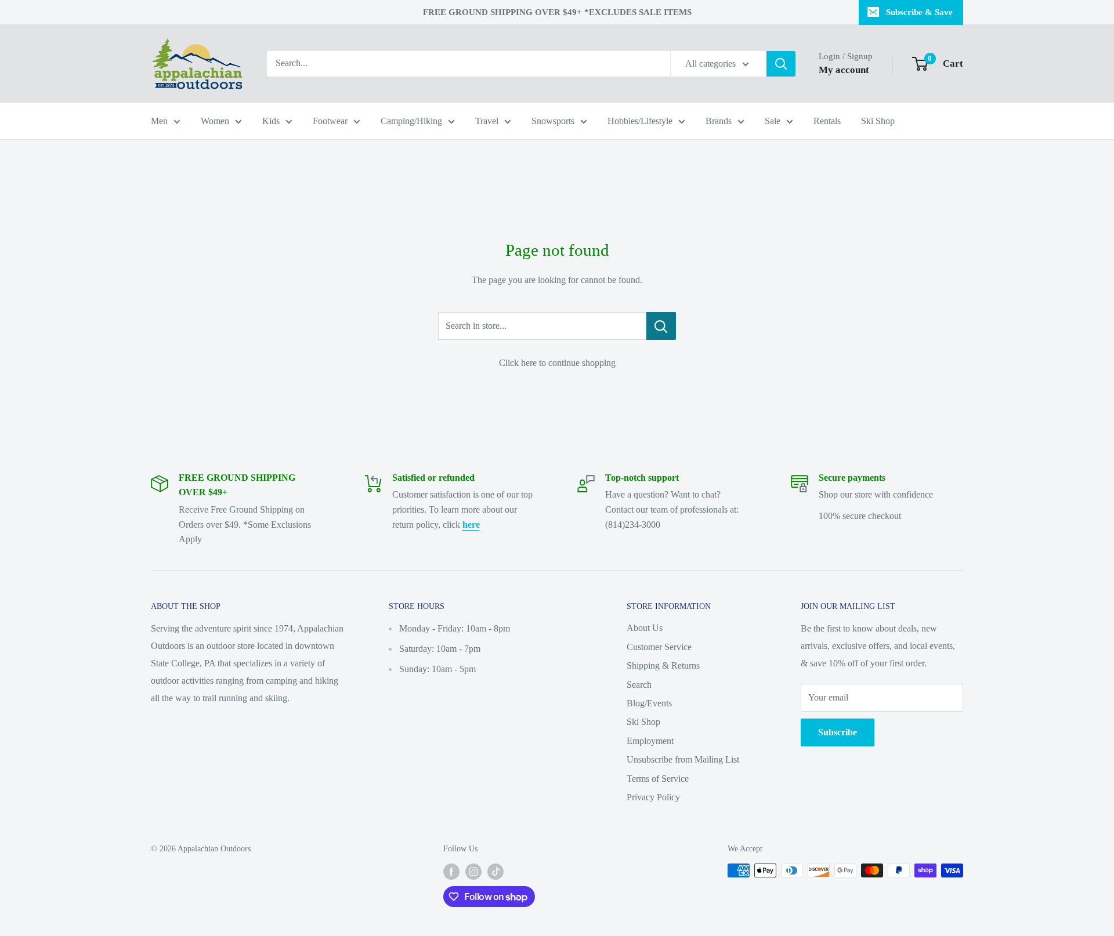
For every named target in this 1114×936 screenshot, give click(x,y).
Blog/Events (649, 703)
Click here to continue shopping (557, 363)
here (471, 524)
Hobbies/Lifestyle (639, 121)
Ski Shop (878, 121)
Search (639, 685)
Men (159, 121)
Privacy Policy (653, 797)
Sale (772, 121)
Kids (271, 121)
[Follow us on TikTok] (495, 872)
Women (215, 121)
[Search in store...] (661, 326)
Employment (650, 741)
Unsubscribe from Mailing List (683, 759)
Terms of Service (658, 778)
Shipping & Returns (663, 665)
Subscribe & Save (919, 12)
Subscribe (837, 732)
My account (844, 69)
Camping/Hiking (411, 121)
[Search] (780, 64)
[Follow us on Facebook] (451, 872)
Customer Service (659, 647)
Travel (486, 121)
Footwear (330, 121)
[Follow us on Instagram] (473, 872)
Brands (719, 121)
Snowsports (552, 121)
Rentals (827, 121)
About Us (645, 628)
